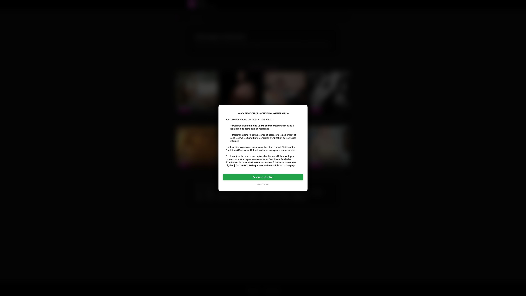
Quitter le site (263, 184)
